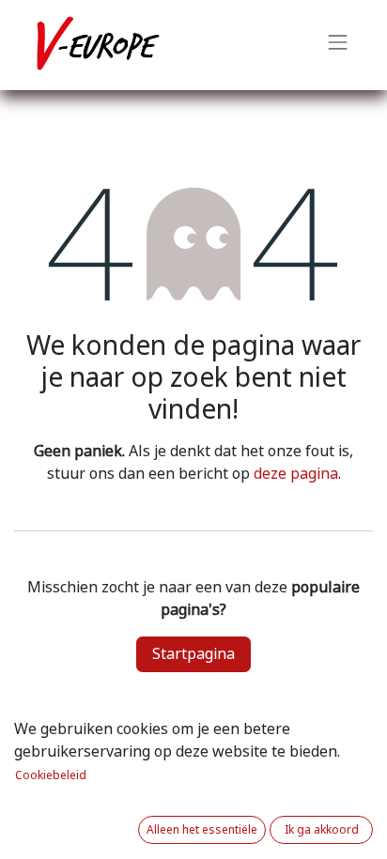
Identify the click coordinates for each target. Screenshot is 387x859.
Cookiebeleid (50, 775)
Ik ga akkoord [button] (322, 829)
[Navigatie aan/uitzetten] (338, 45)
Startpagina (193, 654)
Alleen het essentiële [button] (202, 829)
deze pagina (296, 473)
